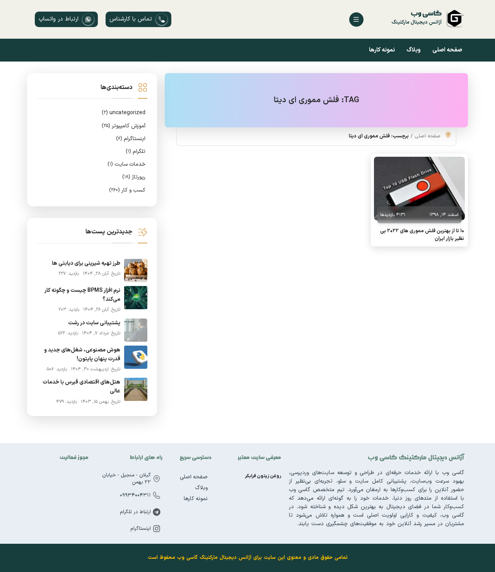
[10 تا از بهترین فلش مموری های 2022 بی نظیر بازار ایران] (419, 188)
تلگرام (135, 151)
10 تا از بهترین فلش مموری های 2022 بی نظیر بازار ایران (422, 235)
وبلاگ (413, 50)
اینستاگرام (130, 139)
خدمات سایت (126, 164)
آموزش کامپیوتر (123, 126)
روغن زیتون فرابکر (263, 476)
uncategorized (123, 113)
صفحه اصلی (447, 50)
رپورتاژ (133, 177)
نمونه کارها (382, 50)
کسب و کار (127, 190)
